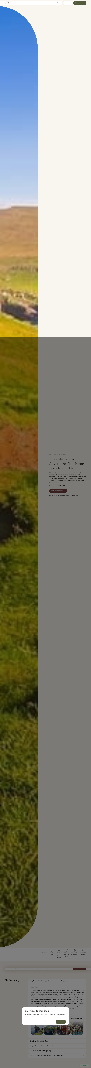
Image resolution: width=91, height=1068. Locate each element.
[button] (58, 3)
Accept (61, 1022)
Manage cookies (49, 1022)
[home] (7, 3)
